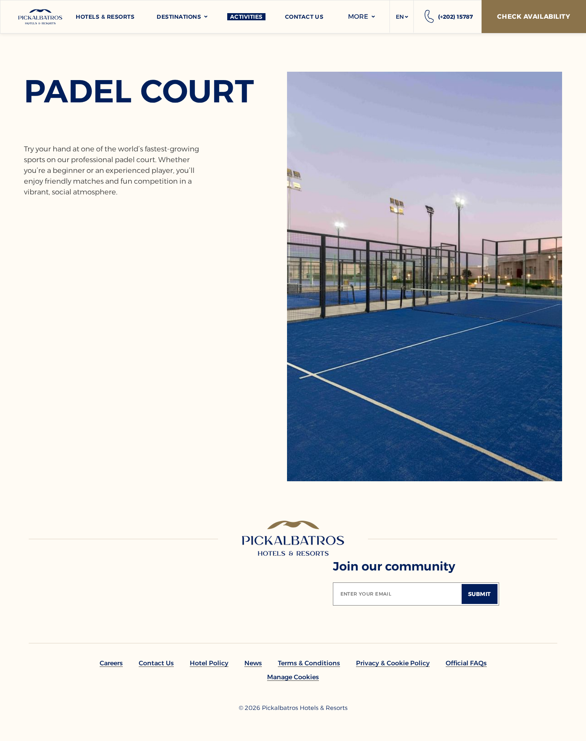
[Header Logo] (40, 16)
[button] (401, 16)
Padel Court (139, 91)
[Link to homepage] (293, 538)
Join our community (394, 566)
